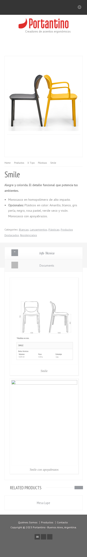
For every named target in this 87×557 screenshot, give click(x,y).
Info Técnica (46, 253)
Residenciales (28, 235)
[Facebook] (43, 537)
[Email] (37, 537)
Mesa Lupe (43, 502)
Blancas (24, 229)
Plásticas (54, 229)
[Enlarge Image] (27, 59)
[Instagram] (49, 537)
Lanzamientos (38, 229)
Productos (47, 522)
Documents (46, 265)
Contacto (62, 522)
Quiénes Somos (27, 522)
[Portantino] (43, 27)
